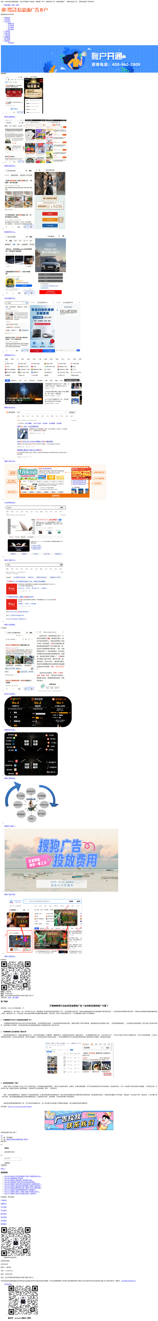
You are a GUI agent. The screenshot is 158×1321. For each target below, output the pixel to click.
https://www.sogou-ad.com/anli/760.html (20, 1106)
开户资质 (11, 25)
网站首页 (7, 18)
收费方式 (11, 23)
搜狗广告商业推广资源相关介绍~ (18, 1180)
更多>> (3, 1168)
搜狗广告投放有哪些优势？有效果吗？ (20, 1189)
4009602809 (8, 1284)
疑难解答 (7, 37)
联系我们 (7, 41)
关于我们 (7, 19)
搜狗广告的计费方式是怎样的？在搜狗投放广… (23, 1184)
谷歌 (17, 5)
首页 (9, 997)
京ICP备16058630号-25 (128, 1281)
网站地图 (7, 5)
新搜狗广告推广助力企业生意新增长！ (20, 1182)
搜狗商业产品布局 (13, 1178)
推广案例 (7, 39)
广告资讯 (7, 35)
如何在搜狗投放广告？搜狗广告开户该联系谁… (23, 1188)
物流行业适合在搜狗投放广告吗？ (18, 1139)
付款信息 (11, 42)
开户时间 (11, 27)
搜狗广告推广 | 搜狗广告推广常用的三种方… (22, 1191)
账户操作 (11, 29)
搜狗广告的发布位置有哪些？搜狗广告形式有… (23, 1186)
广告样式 (7, 31)
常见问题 (7, 33)
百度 (13, 5)
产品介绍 (7, 21)
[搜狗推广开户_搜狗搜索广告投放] (24, 11)
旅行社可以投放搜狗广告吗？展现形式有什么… (23, 1176)
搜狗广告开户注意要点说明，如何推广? (20, 1193)
